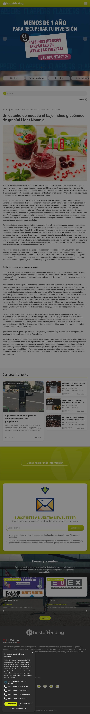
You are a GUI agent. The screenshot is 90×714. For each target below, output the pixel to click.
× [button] (32, 652)
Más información (9, 677)
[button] (18, 708)
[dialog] (45, 357)
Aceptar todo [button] (11, 704)
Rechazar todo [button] (26, 704)
